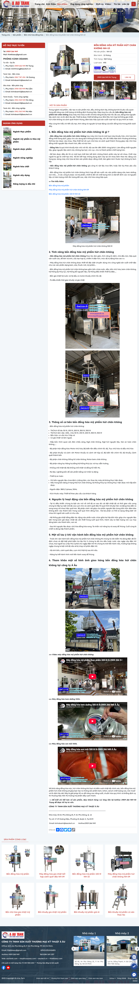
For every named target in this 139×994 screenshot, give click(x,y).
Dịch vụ (99, 4)
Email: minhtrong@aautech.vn (18, 69)
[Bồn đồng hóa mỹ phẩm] (17, 858)
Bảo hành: (98, 55)
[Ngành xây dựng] (7, 175)
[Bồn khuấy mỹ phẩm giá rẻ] (86, 897)
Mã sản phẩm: (100, 51)
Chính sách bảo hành (95, 978)
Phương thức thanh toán (59, 978)
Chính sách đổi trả (42, 978)
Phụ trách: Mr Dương (20, 77)
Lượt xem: (98, 63)
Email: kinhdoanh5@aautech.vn (19, 114)
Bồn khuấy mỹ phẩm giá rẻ (86, 912)
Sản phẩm (62, 4)
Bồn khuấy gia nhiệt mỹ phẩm (52, 912)
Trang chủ (40, 4)
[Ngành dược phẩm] (7, 149)
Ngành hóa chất (21, 166)
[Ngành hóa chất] (7, 166)
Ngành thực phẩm (22, 131)
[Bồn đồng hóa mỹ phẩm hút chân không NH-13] (59, 90)
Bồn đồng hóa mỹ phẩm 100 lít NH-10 (64, 194)
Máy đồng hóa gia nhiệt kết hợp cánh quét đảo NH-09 (52, 875)
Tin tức (117, 4)
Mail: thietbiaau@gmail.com (15, 54)
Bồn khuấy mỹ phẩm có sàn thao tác (121, 913)
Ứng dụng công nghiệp (81, 4)
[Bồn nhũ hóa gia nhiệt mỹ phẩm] (17, 897)
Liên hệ (125, 4)
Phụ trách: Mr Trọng (19, 66)
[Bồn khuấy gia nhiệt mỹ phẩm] (52, 897)
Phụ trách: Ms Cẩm (19, 89)
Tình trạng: (98, 59)
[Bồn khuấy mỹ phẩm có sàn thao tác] (121, 897)
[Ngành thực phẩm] (7, 132)
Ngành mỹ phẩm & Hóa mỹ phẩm (26, 140)
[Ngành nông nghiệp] (7, 158)
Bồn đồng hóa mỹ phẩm (59, 185)
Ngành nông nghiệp (23, 158)
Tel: (10, 51)
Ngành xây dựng (21, 175)
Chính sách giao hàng (78, 978)
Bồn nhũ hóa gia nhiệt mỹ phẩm (18, 913)
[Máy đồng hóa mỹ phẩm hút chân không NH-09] (121, 858)
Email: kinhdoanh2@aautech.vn (19, 92)
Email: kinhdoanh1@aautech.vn (19, 80)
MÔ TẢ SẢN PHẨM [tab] (58, 105)
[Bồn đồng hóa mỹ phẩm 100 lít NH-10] (86, 858)
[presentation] (50, 90)
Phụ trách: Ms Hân (19, 111)
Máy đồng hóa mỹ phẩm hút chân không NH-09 (69, 190)
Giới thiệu (51, 4)
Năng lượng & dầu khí (24, 184)
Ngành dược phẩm (22, 149)
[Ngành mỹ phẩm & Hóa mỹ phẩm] (7, 140)
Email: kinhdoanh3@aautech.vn (19, 103)
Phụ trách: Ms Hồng (19, 100)
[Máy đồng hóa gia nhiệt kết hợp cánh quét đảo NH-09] (52, 858)
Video (108, 4)
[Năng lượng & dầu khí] (7, 184)
